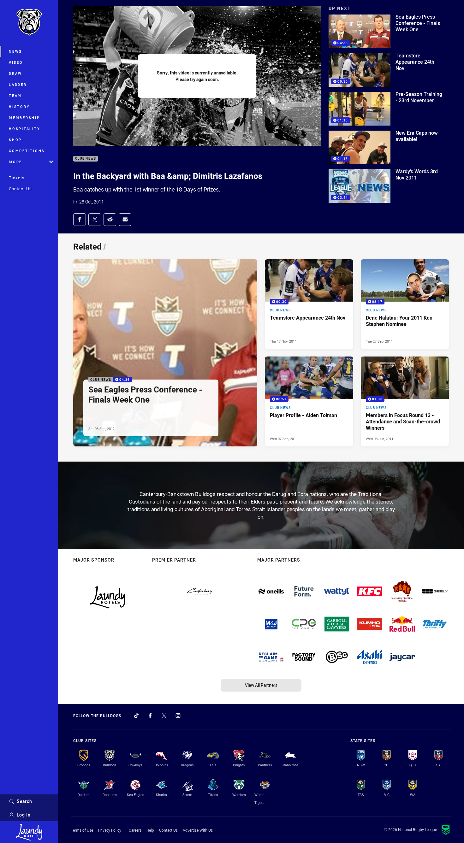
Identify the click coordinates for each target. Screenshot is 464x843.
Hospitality (24, 128)
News (15, 51)
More (15, 161)
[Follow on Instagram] (178, 715)
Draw (15, 73)
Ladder (18, 84)
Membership (24, 117)
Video (16, 62)
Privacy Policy (109, 830)
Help (150, 830)
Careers (135, 830)
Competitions (27, 150)
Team (15, 95)
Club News (85, 159)
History (19, 106)
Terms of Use (82, 830)
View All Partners (261, 685)
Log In (24, 815)
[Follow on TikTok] (136, 715)
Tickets (17, 177)
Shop (15, 139)
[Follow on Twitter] (164, 715)
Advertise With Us (198, 830)
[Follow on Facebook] (150, 715)
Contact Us (20, 189)
